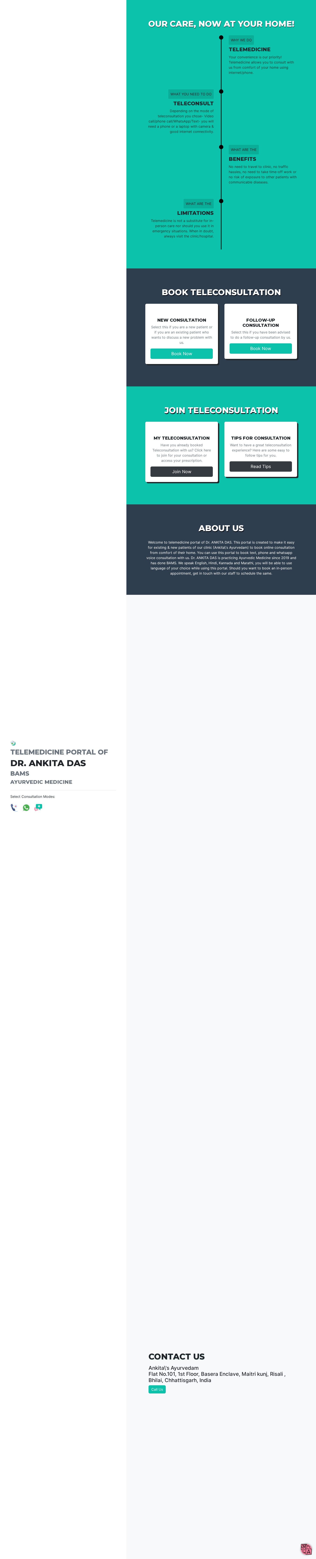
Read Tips (261, 466)
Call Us (157, 1389)
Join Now (181, 471)
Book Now (181, 353)
